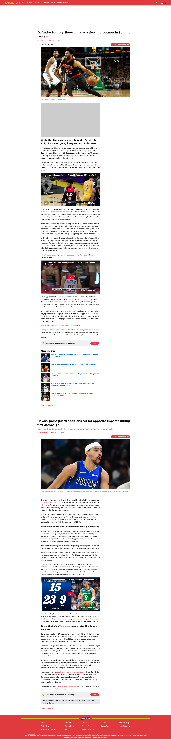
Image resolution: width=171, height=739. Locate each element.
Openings (68, 723)
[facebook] (156, 2)
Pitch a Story (45, 726)
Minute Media (31, 734)
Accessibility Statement (49, 729)
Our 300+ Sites (106, 723)
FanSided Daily (123, 723)
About (43, 723)
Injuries (59, 2)
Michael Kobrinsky (47, 432)
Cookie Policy (105, 726)
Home (43, 405)
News (23, 2)
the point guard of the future (51, 503)
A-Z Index (68, 729)
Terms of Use (86, 726)
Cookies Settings (88, 729)
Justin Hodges (45, 40)
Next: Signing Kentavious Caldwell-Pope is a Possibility (60, 325)
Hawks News (51, 405)
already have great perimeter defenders (70, 672)
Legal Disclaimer (124, 726)
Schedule (37, 2)
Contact (84, 723)
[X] (160, 2)
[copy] (52, 44)
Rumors (29, 2)
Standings (45, 2)
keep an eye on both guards (68, 686)
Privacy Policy (70, 726)
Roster (53, 2)
